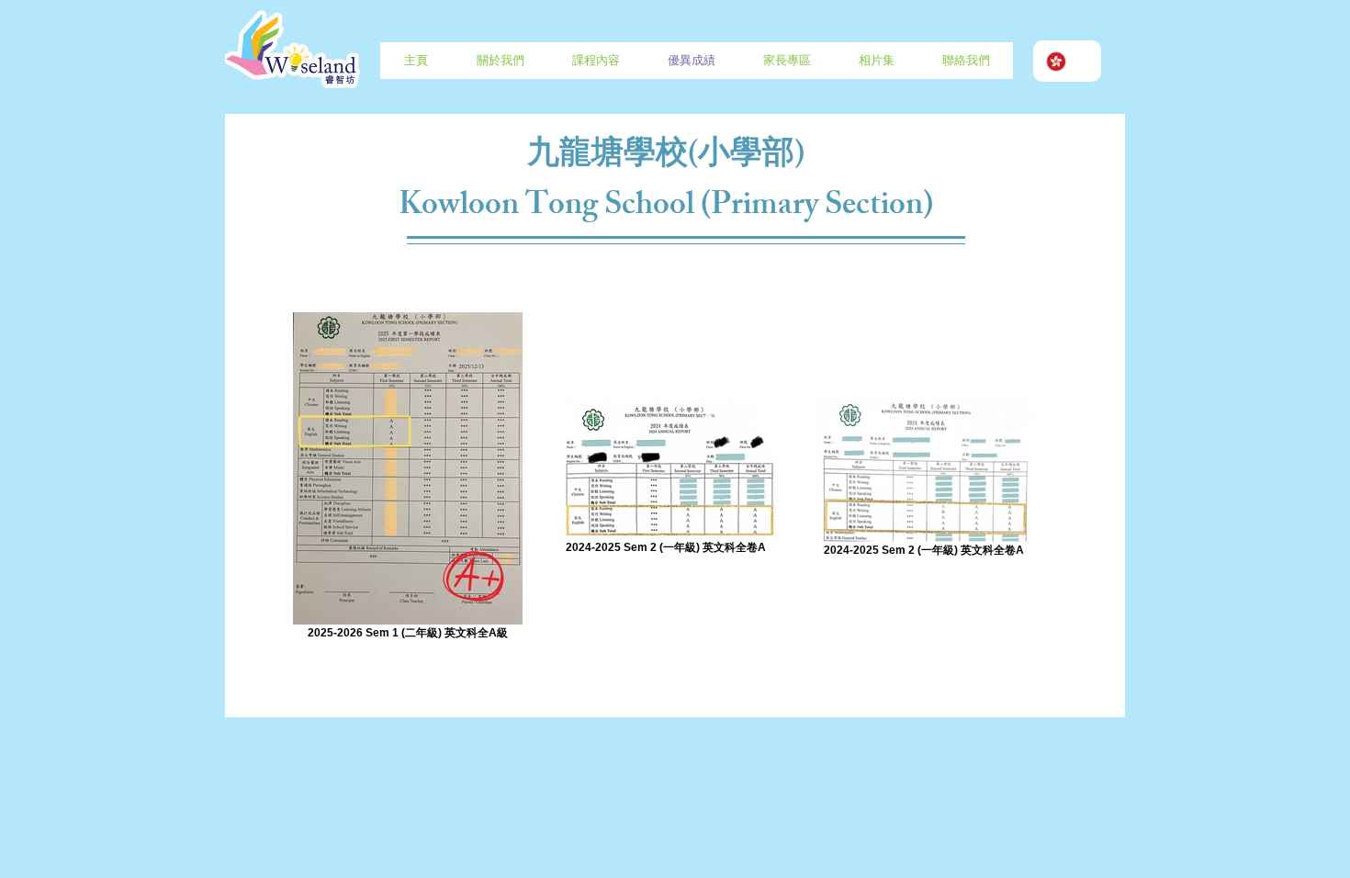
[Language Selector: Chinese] (1067, 61)
